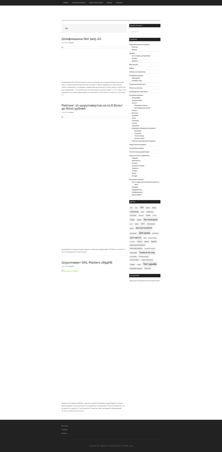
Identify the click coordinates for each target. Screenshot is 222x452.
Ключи (134, 103)
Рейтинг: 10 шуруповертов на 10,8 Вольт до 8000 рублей (92, 107)
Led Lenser (133, 215)
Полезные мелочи (135, 88)
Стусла (134, 123)
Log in (131, 446)
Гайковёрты (136, 78)
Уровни (134, 50)
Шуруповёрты (137, 195)
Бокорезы (138, 131)
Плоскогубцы (139, 136)
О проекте (64, 429)
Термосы (135, 168)
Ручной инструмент (136, 95)
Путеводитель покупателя (138, 91)
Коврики (135, 158)
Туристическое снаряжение (139, 155)
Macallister (141, 215)
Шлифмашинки (137, 192)
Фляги (134, 173)
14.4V (136, 207)
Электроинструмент (136, 179)
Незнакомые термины (150, 248)
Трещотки (135, 126)
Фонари (134, 176)
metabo (148, 215)
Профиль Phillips (134, 260)
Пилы (134, 118)
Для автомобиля (144, 228)
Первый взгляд (147, 252)
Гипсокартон (151, 224)
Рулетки (135, 47)
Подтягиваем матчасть (137, 84)
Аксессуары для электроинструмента (145, 182)
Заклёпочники (137, 100)
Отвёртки (135, 115)
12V (131, 208)
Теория (139, 264)
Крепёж (132, 53)
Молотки (135, 113)
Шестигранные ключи (142, 108)
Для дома (144, 232)
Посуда (134, 163)
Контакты (64, 433)
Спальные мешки (138, 166)
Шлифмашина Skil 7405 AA (81, 39)
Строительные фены (136, 148)
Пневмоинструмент (136, 75)
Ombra (132, 220)
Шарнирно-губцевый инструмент (144, 128)
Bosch (148, 208)
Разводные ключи (141, 105)
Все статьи (65, 426)
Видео (136, 224)
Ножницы (137, 133)
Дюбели (135, 61)
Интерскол (132, 241)
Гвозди (134, 58)
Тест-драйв (150, 264)
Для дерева (133, 233)
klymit (142, 212)
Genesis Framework (115, 446)
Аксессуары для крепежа (141, 56)
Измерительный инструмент (139, 44)
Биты (136, 184)
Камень (139, 241)
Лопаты (134, 110)
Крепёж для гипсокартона (137, 245)
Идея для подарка (152, 238)
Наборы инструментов (137, 72)
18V (142, 207)
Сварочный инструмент (137, 144)
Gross (154, 208)
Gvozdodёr (111, 13)
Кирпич (146, 241)
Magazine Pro (104, 446)
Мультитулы (136, 161)
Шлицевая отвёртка (136, 268)
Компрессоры (137, 80)
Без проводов (150, 219)
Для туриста (135, 238)
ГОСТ (143, 224)
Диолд (131, 228)
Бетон (131, 224)
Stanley (139, 220)
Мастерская (133, 64)
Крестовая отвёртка (136, 248)
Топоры (134, 171)
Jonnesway (134, 212)
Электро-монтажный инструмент (144, 141)
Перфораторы (137, 190)
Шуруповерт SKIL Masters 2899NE (87, 262)
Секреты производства (147, 260)
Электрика (147, 268)
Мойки (131, 68)
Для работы (155, 233)
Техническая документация (139, 152)
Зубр (145, 238)
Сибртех (132, 264)
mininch (154, 215)
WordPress (125, 446)
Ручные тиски (139, 138)
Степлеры (135, 121)
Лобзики (135, 187)
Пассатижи (133, 253)
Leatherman (149, 212)
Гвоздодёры (136, 98)
